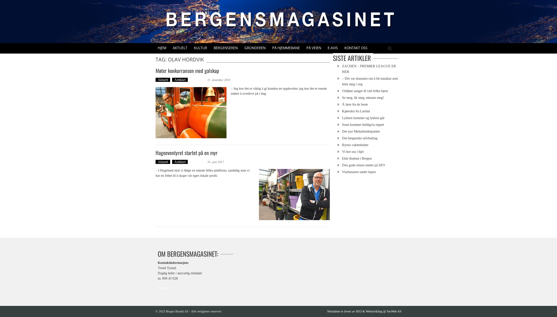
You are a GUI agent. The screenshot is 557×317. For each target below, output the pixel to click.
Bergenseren (226, 48)
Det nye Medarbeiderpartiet (361, 131)
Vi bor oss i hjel (353, 151)
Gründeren (255, 48)
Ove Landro (198, 80)
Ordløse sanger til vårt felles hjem (365, 91)
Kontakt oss (355, 48)
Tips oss (163, 288)
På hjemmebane (286, 48)
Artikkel (180, 80)
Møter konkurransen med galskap (187, 70)
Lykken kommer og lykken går (363, 118)
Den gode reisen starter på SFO (363, 165)
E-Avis (333, 48)
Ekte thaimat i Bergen (357, 158)
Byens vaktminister (355, 145)
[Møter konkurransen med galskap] (191, 112)
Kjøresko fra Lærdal (356, 111)
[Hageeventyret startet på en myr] (294, 194)
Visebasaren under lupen (359, 172)
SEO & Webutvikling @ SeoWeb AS (378, 311)
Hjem (162, 48)
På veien (313, 48)
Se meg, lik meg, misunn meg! (363, 97)
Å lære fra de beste (355, 104)
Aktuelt (180, 48)
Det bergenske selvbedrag (359, 138)
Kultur (200, 48)
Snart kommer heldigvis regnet (363, 124)
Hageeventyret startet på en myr (187, 153)
